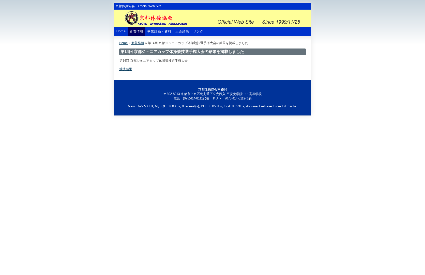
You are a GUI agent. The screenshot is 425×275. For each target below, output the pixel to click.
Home (121, 31)
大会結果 (182, 31)
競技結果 (125, 69)
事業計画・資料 (159, 31)
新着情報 (136, 31)
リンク (198, 31)
